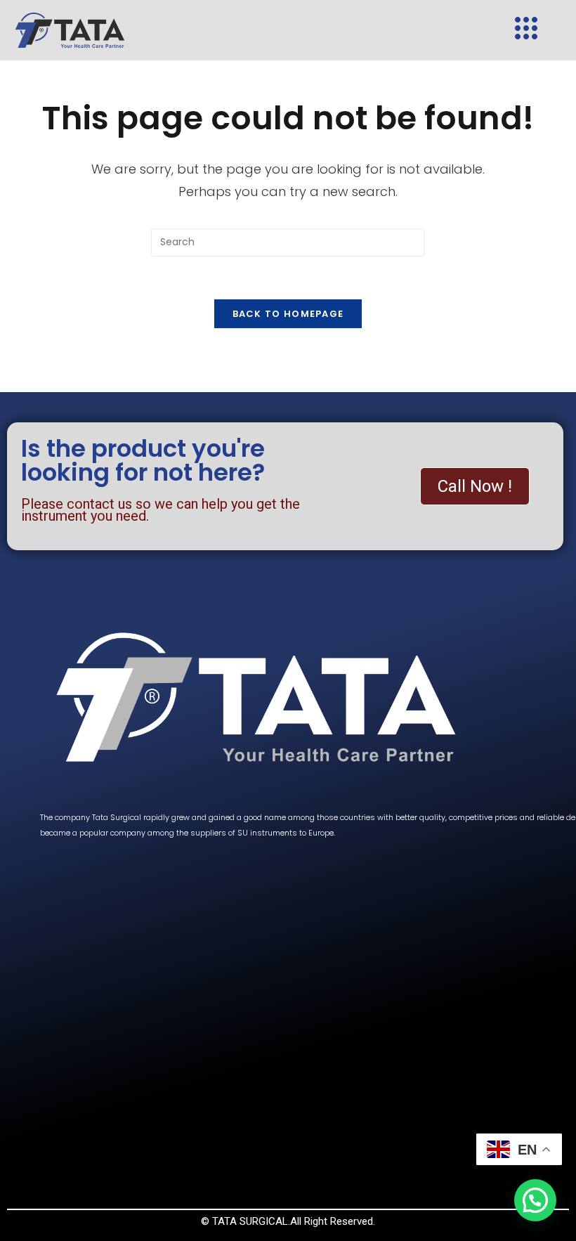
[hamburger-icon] (526, 30)
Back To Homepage (288, 313)
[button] (535, 1200)
